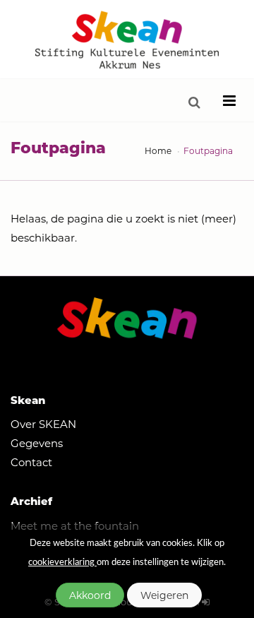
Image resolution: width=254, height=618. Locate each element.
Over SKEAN (43, 424)
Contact (31, 462)
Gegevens (37, 443)
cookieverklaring (62, 562)
